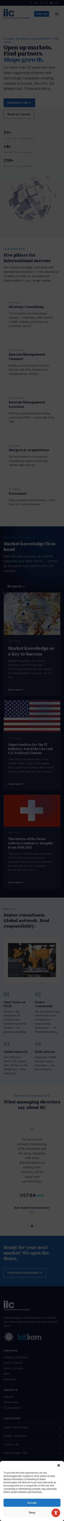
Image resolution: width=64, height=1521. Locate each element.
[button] (58, 1465)
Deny (32, 1512)
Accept (32, 1502)
